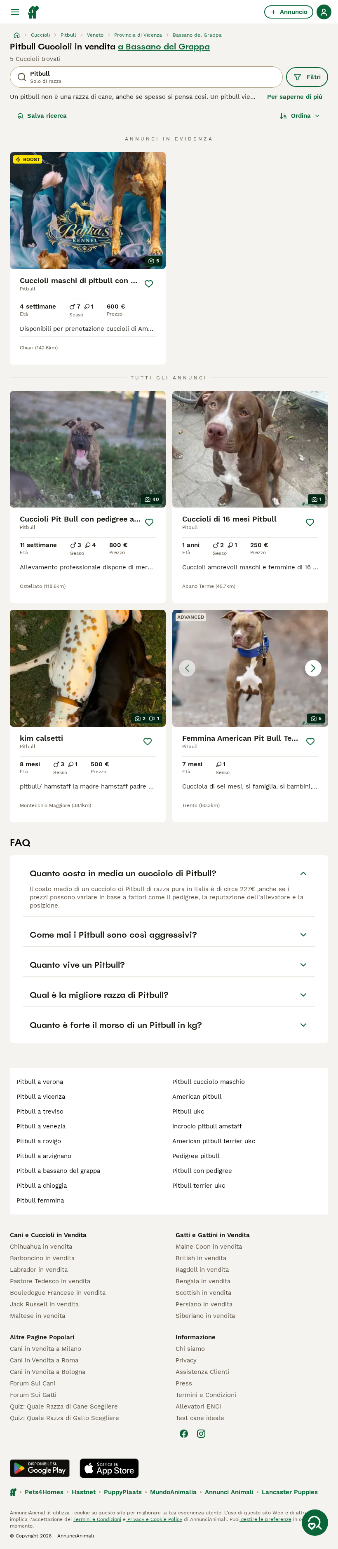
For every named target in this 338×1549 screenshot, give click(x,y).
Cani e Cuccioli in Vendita (48, 1235)
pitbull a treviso (39, 1111)
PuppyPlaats (123, 1492)
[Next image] (313, 668)
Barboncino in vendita (42, 1258)
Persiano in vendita (204, 1304)
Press (184, 1383)
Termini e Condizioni (206, 1395)
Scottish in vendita (203, 1292)
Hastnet (84, 1492)
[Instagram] (201, 1433)
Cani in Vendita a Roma (44, 1360)
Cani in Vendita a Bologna (47, 1372)
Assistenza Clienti (202, 1372)
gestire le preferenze (265, 1519)
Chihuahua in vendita (41, 1246)
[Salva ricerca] (315, 1522)
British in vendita (201, 1258)
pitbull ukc (188, 1111)
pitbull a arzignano (43, 1156)
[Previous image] (187, 668)
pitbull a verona (39, 1082)
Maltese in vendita (37, 1316)
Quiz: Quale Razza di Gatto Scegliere (64, 1418)
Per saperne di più (294, 97)
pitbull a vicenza (40, 1096)
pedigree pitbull (196, 1156)
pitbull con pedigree (202, 1171)
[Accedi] (324, 12)
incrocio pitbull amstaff (207, 1126)
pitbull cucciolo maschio (208, 1082)
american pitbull (197, 1096)
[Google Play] (40, 1468)
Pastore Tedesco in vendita (50, 1281)
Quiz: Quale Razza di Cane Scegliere (64, 1406)
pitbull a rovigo (38, 1141)
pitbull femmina (40, 1200)
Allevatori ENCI (198, 1406)
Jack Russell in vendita (44, 1304)
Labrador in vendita (39, 1269)
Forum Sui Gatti (33, 1395)
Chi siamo (190, 1348)
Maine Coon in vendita (209, 1246)
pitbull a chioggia (41, 1185)
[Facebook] (184, 1433)
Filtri (314, 77)
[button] (250, 668)
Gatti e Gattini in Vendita (213, 1235)
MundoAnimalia (173, 1492)
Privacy (186, 1360)
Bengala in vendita (203, 1281)
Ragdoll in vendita (202, 1269)
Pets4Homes (44, 1492)
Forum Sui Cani (32, 1383)
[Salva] (149, 284)
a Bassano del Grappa (164, 46)
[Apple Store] (109, 1468)
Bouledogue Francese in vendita (58, 1292)
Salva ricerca (47, 115)
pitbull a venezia (41, 1126)
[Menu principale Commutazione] (15, 12)
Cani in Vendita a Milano (45, 1348)
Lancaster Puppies (290, 1492)
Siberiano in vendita (205, 1316)
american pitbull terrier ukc (213, 1141)
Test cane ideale (200, 1418)
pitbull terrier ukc (198, 1185)
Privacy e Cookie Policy (154, 1519)
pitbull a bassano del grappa (58, 1171)
